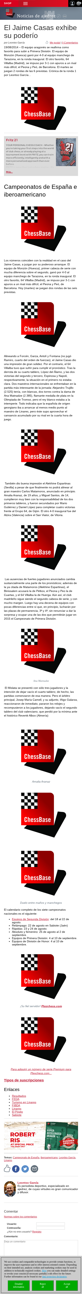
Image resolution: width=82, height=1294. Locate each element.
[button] (25, 3)
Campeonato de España (26, 1157)
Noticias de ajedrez (36, 15)
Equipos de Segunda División (30, 919)
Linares (16, 1108)
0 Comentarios (70, 42)
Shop (8, 3)
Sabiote (16, 1114)
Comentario (10, 1236)
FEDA (15, 1099)
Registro (36, 1231)
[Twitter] (25, 1168)
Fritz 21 (12, 140)
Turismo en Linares (24, 1102)
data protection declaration (54, 1276)
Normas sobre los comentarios (20, 1216)
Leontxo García (67, 1157)
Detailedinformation (18, 1285)
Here (44, 1270)
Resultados (19, 1095)
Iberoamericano (49, 1157)
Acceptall (66, 1285)
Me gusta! (55, 42)
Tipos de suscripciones (24, 1080)
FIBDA (16, 1105)
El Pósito (17, 1111)
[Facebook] (16, 1168)
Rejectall (43, 1285)
